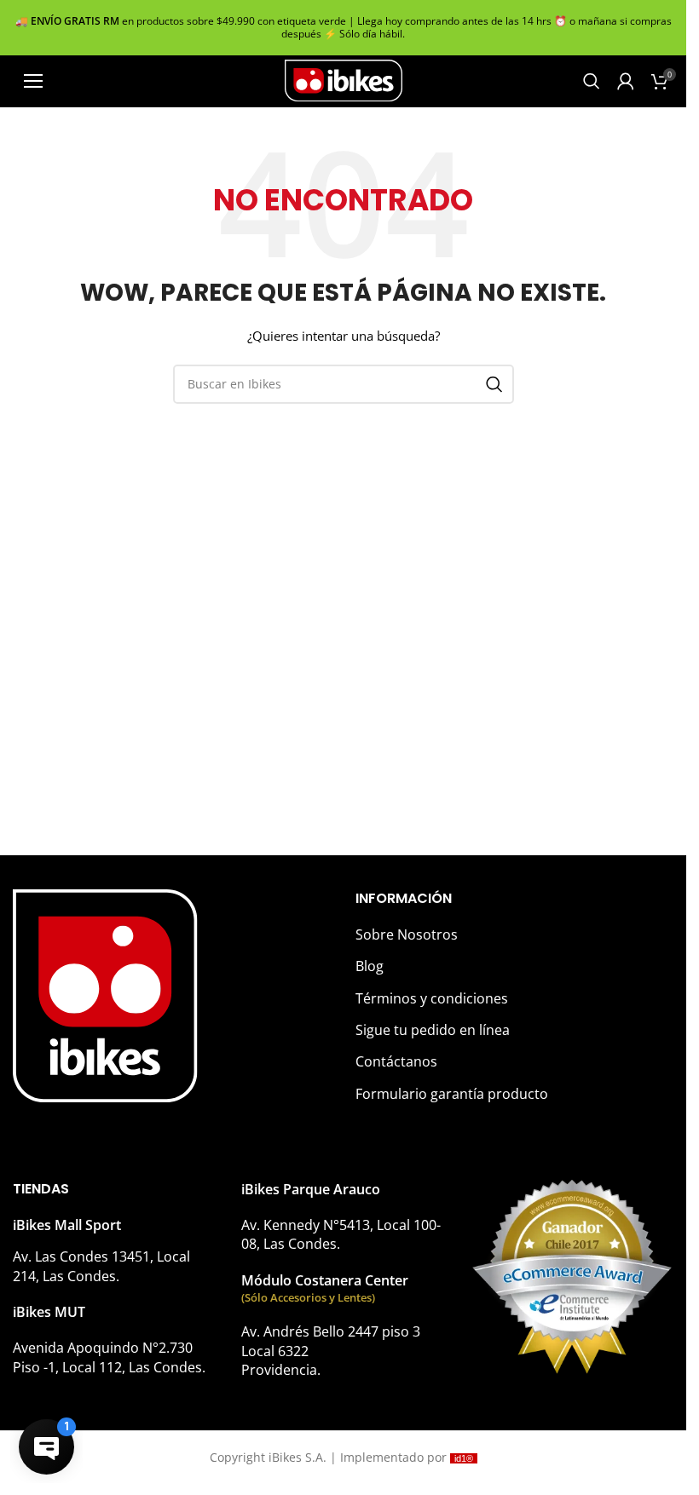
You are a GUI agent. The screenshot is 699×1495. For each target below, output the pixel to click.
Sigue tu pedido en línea (432, 1030)
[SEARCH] (494, 384)
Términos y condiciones (431, 998)
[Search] (592, 81)
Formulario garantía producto (451, 1093)
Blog (369, 966)
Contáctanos (396, 1061)
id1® (463, 1458)
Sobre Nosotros (406, 934)
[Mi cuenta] (626, 81)
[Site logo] (343, 79)
